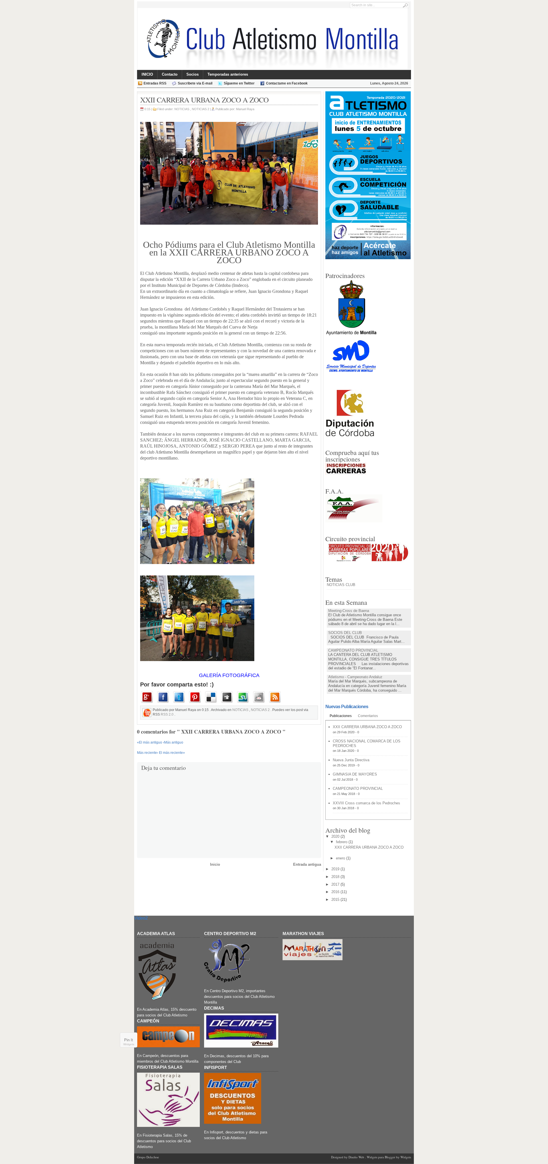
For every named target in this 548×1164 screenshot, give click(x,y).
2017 (335, 884)
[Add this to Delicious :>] (212, 697)
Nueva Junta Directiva (351, 760)
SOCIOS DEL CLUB (345, 633)
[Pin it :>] (196, 697)
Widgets (128, 1044)
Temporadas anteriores (227, 74)
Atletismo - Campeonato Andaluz (355, 677)
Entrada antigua (307, 864)
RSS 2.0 (167, 714)
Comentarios (368, 716)
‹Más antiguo (173, 742)
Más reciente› (148, 753)
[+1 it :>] (148, 697)
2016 (335, 892)
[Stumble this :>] (244, 697)
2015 (335, 899)
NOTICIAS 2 (201, 109)
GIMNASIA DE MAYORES (355, 774)
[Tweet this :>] (180, 697)
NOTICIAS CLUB (341, 585)
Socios (192, 74)
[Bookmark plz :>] (276, 697)
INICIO (147, 74)
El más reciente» (172, 753)
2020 (335, 836)
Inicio (215, 864)
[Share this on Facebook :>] (164, 697)
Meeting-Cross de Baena (348, 611)
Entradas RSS (155, 83)
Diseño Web (356, 1157)
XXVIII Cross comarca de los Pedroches (366, 803)
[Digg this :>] (228, 697)
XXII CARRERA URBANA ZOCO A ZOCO (367, 727)
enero (340, 858)
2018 (335, 877)
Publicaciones (341, 716)
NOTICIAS (182, 109)
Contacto (170, 74)
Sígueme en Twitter (239, 83)
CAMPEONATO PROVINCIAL (353, 650)
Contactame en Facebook (287, 83)
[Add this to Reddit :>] (260, 697)
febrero (341, 842)
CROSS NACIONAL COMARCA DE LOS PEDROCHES (366, 743)
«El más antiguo (150, 742)
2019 (335, 869)
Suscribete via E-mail (195, 83)
